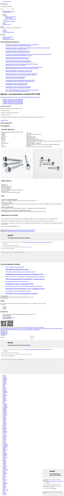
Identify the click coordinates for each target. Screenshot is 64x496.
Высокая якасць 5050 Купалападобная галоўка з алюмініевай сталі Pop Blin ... (22, 68)
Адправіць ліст (3, 331)
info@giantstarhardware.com (8, 317)
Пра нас (4, 20)
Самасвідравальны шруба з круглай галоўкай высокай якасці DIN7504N (21, 74)
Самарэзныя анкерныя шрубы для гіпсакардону (10, 328)
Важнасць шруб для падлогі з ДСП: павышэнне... (16, 65)
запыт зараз (2, 304)
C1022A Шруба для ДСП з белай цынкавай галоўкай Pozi (18, 87)
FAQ (4, 23)
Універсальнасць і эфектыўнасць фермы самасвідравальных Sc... (19, 61)
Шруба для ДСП (9, 17)
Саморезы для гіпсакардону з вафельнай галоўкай (31, 328)
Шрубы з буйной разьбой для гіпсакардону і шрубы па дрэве (18, 71)
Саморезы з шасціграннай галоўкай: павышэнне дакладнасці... (19, 55)
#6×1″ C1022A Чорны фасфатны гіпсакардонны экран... (17, 91)
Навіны (4, 22)
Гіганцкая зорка (3, 334)
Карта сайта (35, 327)
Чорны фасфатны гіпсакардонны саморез (17, 269)
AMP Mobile (41, 327)
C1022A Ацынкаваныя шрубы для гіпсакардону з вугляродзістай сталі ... (25, 279)
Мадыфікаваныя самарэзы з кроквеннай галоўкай (16, 84)
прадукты (5, 15)
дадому (4, 14)
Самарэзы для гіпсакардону (18, 329)
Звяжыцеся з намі (6, 24)
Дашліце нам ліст (4, 120)
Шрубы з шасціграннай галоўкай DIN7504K (15, 78)
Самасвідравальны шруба (11, 18)
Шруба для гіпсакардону (11, 16)
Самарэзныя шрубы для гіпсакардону (32, 329)
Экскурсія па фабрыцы (10, 21)
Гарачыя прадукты (28, 327)
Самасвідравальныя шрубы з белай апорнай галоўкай (17, 58)
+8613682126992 (4, 332)
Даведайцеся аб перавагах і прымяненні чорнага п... (17, 48)
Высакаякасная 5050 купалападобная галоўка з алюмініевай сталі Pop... (25, 288)
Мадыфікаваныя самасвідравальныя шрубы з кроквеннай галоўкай (20, 81)
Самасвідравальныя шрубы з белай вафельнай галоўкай (17, 52)
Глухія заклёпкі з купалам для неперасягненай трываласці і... (18, 45)
